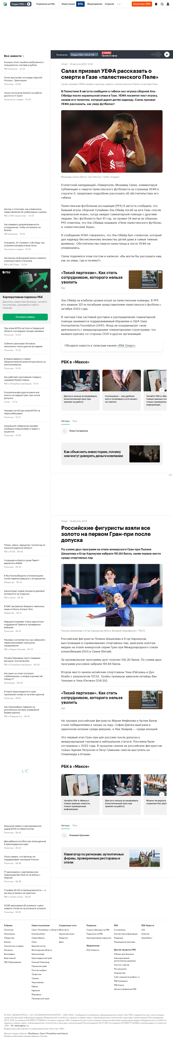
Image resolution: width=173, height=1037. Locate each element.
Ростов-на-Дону (39, 969)
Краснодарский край (42, 957)
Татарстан (36, 973)
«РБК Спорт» (126, 345)
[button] (156, 4)
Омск (34, 941)
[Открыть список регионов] (156, 4)
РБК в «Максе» (75, 362)
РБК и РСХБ (9, 551)
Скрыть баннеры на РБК (97, 929)
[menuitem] (45, 4)
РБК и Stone (9, 597)
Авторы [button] (65, 420)
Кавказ (35, 986)
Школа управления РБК (125, 988)
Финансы (8, 949)
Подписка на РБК (94, 933)
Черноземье (38, 982)
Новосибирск (38, 937)
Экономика (9, 682)
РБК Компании (11, 68)
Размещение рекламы (124, 941)
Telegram (63, 937)
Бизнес (7, 941)
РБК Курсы (119, 984)
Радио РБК (18, 4)
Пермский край (39, 965)
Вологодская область (42, 949)
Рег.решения (120, 968)
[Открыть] (25, 4)
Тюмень (35, 978)
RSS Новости (92, 949)
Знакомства (119, 972)
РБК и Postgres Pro (13, 715)
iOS (143, 929)
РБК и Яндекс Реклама (14, 648)
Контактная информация (126, 933)
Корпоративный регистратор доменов (124, 959)
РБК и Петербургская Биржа (17, 383)
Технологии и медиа (13, 99)
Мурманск (36, 994)
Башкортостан (39, 945)
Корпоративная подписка (98, 937)
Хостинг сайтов (121, 964)
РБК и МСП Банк (11, 264)
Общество (9, 581)
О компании (120, 929)
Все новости (12, 56)
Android (145, 933)
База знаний (10, 957)
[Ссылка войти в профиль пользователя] (168, 3)
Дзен (61, 941)
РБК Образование (12, 961)
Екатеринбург (38, 933)
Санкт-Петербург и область (45, 929)
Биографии (9, 953)
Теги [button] (74, 420)
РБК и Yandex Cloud (13, 896)
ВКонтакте (64, 929)
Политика (8, 83)
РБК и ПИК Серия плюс (15, 215)
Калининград (38, 953)
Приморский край (40, 998)
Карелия (36, 990)
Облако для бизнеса (124, 953)
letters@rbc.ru (22, 1025)
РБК (63, 287)
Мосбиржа (33, 1032)
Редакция (118, 937)
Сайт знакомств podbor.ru (127, 976)
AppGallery (146, 937)
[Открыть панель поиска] (162, 4)
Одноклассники (66, 933)
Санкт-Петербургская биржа (54, 1032)
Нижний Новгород (40, 961)
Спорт (7, 401)
